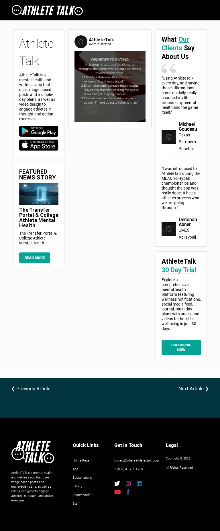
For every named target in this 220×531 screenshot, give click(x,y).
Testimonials (82, 495)
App (75, 469)
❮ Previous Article (30, 388)
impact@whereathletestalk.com (136, 460)
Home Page (81, 460)
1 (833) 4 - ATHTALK (128, 469)
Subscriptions (82, 478)
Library (77, 486)
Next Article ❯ (193, 388)
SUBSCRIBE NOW (181, 347)
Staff (76, 503)
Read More (35, 258)
